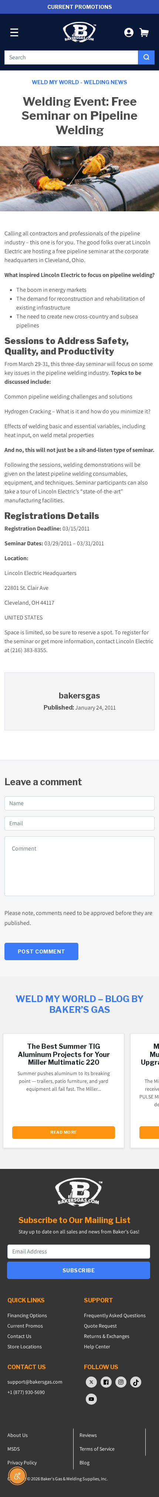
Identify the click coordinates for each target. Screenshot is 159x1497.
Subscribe (78, 1270)
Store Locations (24, 1346)
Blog (84, 1462)
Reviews (88, 1435)
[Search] (146, 57)
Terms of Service (97, 1448)
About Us (17, 1435)
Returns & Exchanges (106, 1336)
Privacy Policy (22, 1462)
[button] (144, 32)
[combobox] (71, 57)
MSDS (13, 1448)
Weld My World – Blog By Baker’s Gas (79, 1004)
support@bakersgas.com (34, 1381)
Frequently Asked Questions (115, 1315)
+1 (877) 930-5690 (26, 1392)
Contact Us (19, 1336)
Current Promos (25, 1325)
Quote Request (100, 1325)
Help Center (97, 1346)
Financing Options (27, 1315)
